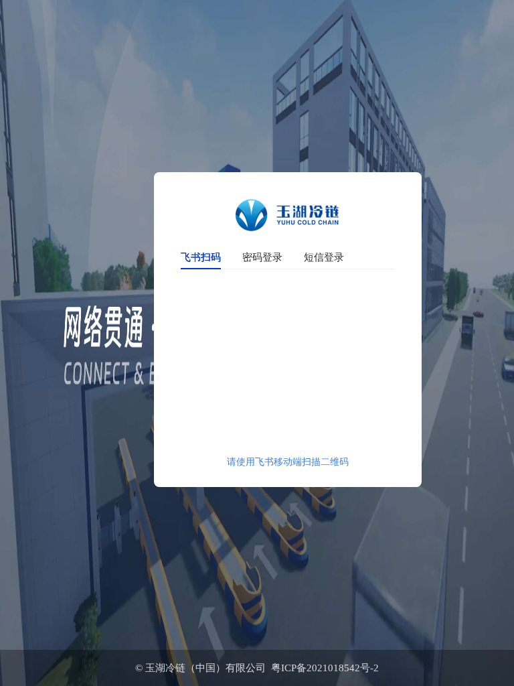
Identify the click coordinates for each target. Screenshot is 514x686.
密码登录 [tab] (262, 256)
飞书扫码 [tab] (201, 256)
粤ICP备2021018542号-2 (322, 668)
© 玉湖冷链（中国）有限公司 (200, 668)
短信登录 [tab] (324, 256)
